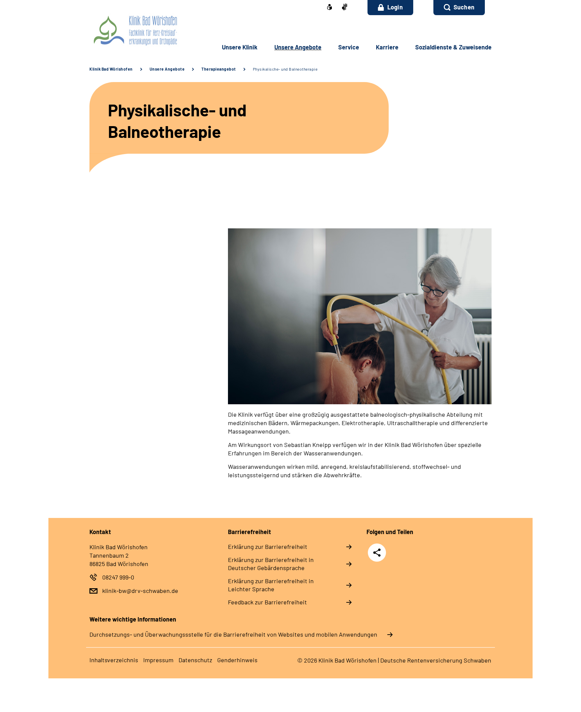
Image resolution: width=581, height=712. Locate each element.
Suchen (464, 7)
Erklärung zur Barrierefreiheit (267, 546)
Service (348, 47)
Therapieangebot (218, 69)
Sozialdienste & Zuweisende (453, 47)
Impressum (158, 660)
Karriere (387, 47)
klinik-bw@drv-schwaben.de (140, 590)
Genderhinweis (237, 660)
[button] (459, 7)
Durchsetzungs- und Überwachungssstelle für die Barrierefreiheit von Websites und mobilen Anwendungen (233, 634)
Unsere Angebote (297, 47)
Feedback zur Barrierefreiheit (267, 602)
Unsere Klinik (240, 47)
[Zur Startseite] (134, 30)
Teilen (377, 552)
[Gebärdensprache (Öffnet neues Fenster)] (344, 7)
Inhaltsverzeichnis (113, 660)
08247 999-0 (118, 577)
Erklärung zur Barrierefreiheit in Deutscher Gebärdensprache (271, 563)
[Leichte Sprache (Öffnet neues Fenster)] (329, 7)
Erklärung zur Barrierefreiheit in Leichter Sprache (271, 585)
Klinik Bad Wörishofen (111, 69)
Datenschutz (195, 660)
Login (395, 7)
